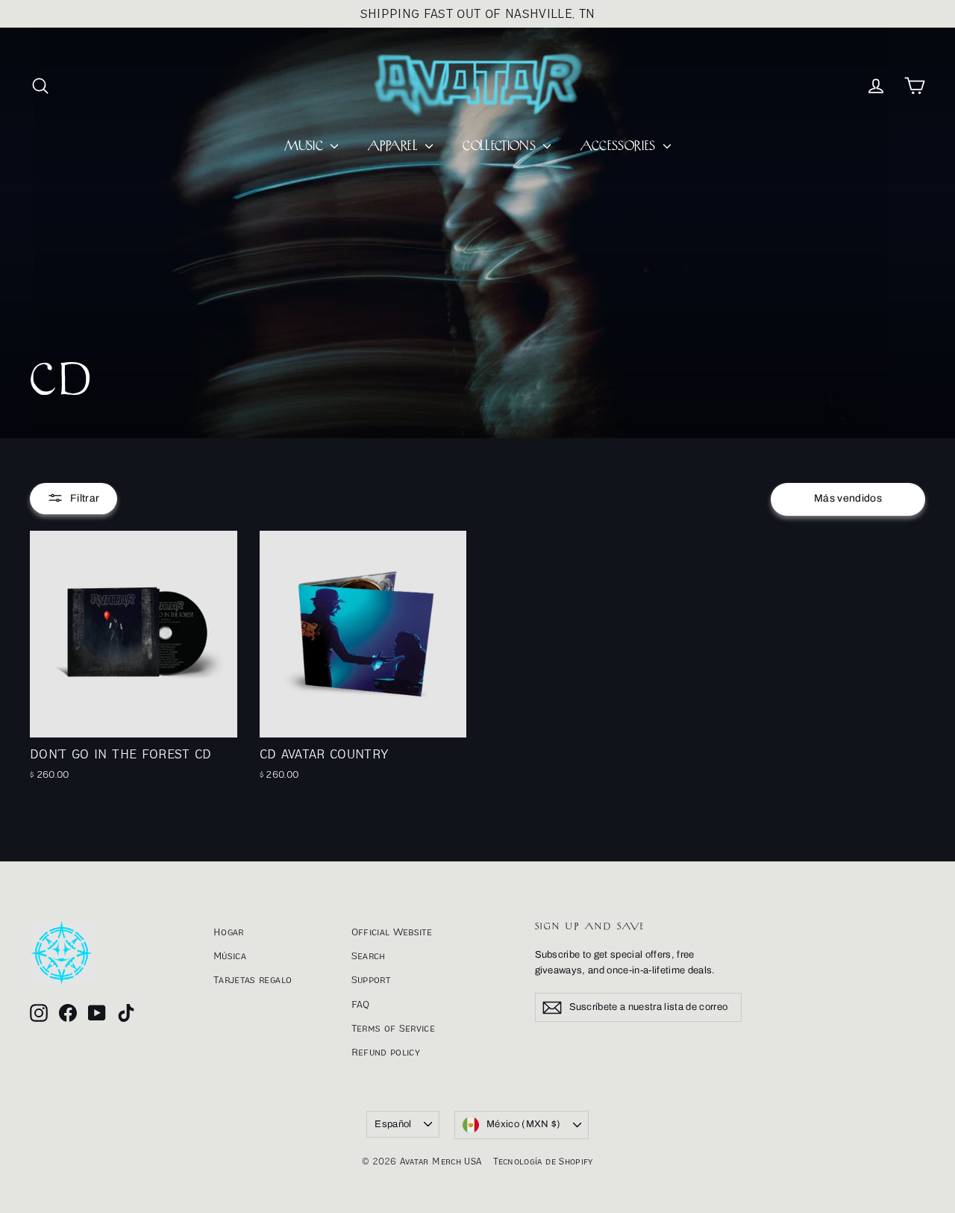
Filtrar (84, 498)
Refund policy (386, 1052)
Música (229, 955)
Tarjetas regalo (252, 979)
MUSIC (305, 146)
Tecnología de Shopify (542, 1161)
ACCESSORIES (619, 146)
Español (393, 1124)
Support (370, 979)
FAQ (360, 1004)
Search (368, 955)
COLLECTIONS (501, 146)
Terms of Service (393, 1028)
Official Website (392, 932)
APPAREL (395, 146)
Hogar (228, 932)
